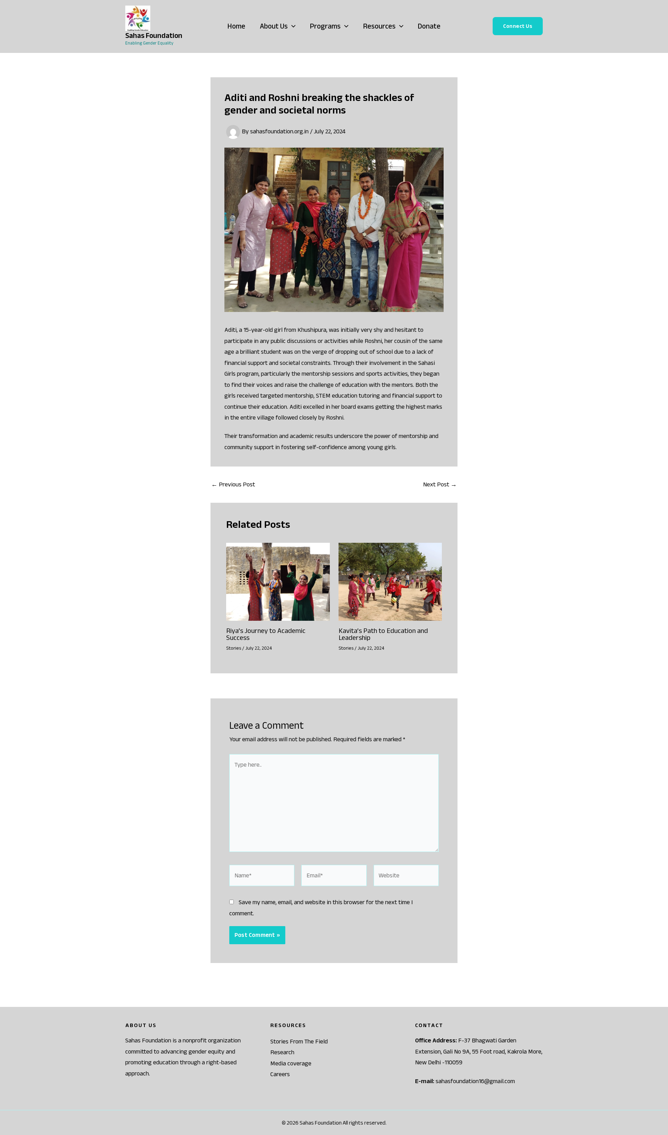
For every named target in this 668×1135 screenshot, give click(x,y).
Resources (379, 26)
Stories (233, 648)
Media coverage (290, 1063)
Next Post (440, 484)
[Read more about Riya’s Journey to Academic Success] (278, 581)
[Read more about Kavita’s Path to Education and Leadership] (390, 581)
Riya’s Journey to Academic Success (265, 634)
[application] (292, 26)
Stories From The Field (299, 1041)
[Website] (406, 876)
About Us (274, 26)
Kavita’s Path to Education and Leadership (383, 634)
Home (236, 26)
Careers (280, 1074)
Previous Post (233, 484)
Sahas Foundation (153, 35)
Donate (429, 26)
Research (282, 1052)
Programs (325, 26)
